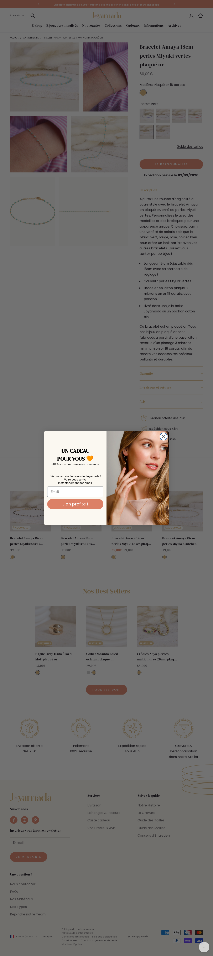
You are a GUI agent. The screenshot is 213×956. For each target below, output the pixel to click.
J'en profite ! (75, 504)
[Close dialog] (163, 436)
